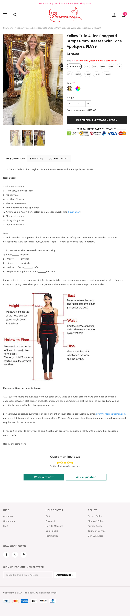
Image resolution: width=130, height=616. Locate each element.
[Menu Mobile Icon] (5, 15)
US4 (103, 66)
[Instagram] (15, 555)
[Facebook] (6, 555)
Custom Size (74, 66)
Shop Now (85, 3)
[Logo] (65, 14)
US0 (87, 66)
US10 (69, 74)
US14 (87, 74)
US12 (78, 74)
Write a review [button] (44, 477)
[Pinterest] (23, 555)
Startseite (8, 28)
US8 (119, 66)
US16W (106, 74)
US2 (95, 66)
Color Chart (58, 158)
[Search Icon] (15, 15)
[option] (33, 79)
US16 (96, 74)
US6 (111, 66)
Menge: (70, 97)
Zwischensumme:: (76, 110)
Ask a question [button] (86, 477)
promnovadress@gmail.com (110, 414)
